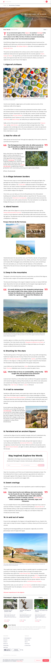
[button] (7, 1)
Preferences (38, 660)
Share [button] (45, 29)
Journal (4, 5)
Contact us (5, 641)
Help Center (5, 647)
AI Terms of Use (27, 645)
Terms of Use (27, 643)
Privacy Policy (20, 661)
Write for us (5, 643)
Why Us (26, 641)
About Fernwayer (6, 638)
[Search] (44, 1)
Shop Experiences (28, 638)
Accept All (46, 660)
